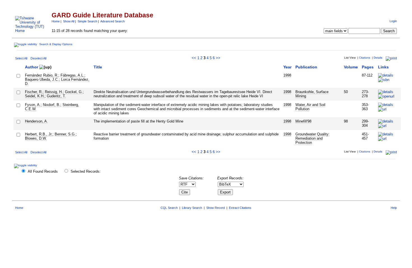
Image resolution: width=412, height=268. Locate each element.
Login (393, 21)
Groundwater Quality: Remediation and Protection (312, 138)
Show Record (215, 207)
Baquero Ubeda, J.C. (42, 79)
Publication (306, 67)
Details (378, 57)
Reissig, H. (54, 92)
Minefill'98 (303, 121)
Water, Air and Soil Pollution (310, 107)
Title (98, 67)
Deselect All (38, 58)
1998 (287, 75)
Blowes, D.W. (36, 138)
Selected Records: (86, 171)
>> (218, 58)
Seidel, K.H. (35, 96)
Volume (351, 67)
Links (383, 67)
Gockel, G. (74, 92)
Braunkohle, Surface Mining (311, 94)
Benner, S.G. (65, 134)
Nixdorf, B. (51, 105)
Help (394, 207)
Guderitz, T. (56, 96)
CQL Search (169, 207)
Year (287, 67)
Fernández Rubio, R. (41, 75)
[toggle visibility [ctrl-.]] (26, 165)
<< (194, 58)
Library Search (192, 207)
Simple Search (87, 21)
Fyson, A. (33, 105)
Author (31, 67)
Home (56, 21)
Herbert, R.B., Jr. (38, 134)
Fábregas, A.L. (72, 75)
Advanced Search (112, 21)
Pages (368, 67)
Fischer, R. (34, 92)
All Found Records (43, 171)
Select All (21, 58)
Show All (68, 21)
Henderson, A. (36, 121)
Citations (364, 57)
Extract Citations (240, 207)
